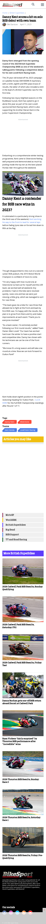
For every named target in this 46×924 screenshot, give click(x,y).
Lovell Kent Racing (27, 430)
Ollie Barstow (12, 24)
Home (5, 12)
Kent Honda (10, 430)
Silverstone (24, 422)
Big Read (10, 530)
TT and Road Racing (16, 540)
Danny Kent (9, 422)
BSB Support (12, 535)
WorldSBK (11, 520)
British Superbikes (17, 12)
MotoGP (10, 515)
